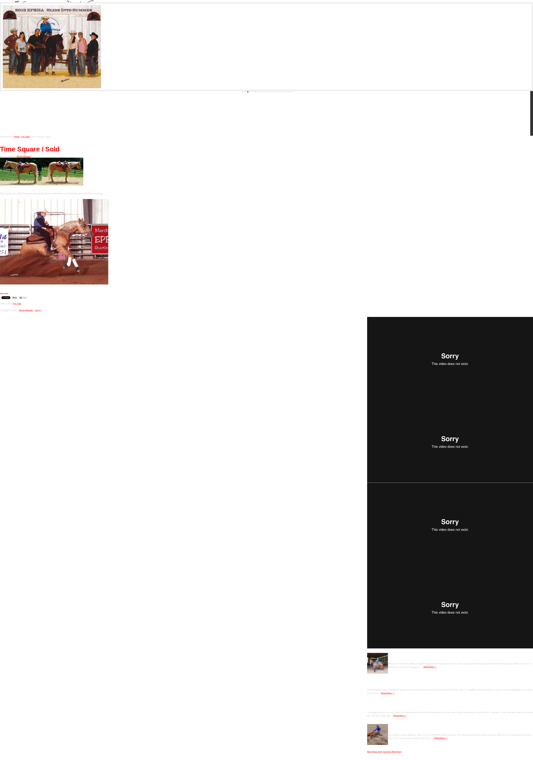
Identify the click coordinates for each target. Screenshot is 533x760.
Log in (38, 310)
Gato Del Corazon (397, 658)
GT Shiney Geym (397, 729)
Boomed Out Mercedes (379, 707)
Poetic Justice (374, 684)
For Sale (17, 304)
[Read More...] (429, 667)
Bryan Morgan (26, 310)
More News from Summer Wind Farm (384, 752)
